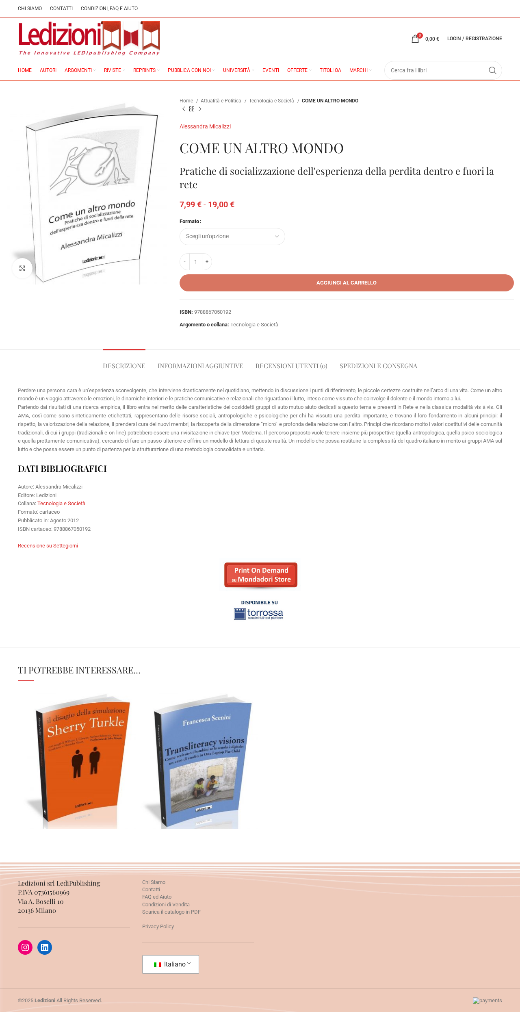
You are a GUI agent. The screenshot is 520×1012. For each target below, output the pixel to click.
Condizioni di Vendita (166, 904)
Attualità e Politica (222, 101)
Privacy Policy (158, 926)
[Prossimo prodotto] (200, 109)
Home (187, 101)
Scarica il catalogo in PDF (171, 912)
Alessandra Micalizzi (205, 126)
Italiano (174, 964)
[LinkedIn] (44, 947)
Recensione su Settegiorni (48, 546)
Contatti (151, 889)
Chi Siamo (153, 882)
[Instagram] (25, 947)
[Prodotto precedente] (184, 109)
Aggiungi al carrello (346, 283)
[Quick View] (40, 785)
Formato (189, 221)
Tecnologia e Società (272, 101)
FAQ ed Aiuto (156, 897)
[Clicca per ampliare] (22, 268)
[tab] (124, 361)
